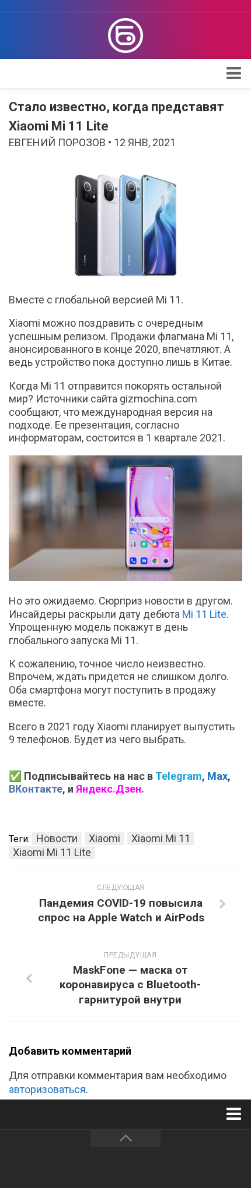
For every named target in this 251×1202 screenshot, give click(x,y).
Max (217, 776)
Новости (57, 838)
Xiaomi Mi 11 (160, 838)
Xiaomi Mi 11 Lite (52, 852)
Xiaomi (104, 838)
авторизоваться (47, 1089)
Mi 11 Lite (204, 614)
